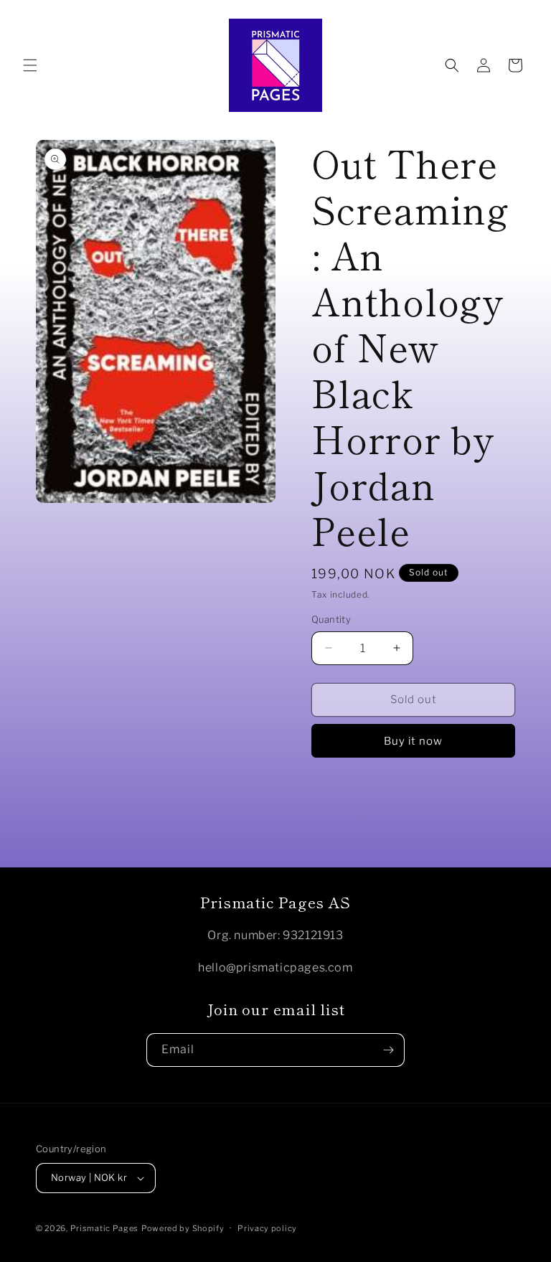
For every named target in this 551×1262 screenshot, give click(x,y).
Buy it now (413, 741)
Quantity (331, 619)
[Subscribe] (388, 1050)
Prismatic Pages (104, 1228)
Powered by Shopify (183, 1228)
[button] (30, 65)
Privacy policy (267, 1228)
